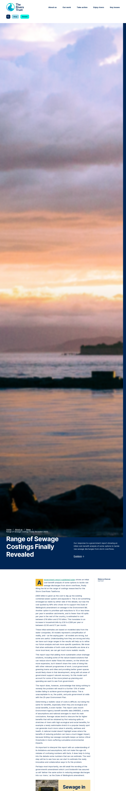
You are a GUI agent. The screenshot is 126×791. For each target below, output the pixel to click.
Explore (78, 556)
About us (52, 7)
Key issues (115, 7)
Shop (15, 17)
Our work (67, 7)
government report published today (59, 580)
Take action (82, 7)
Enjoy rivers (98, 7)
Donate (24, 17)
